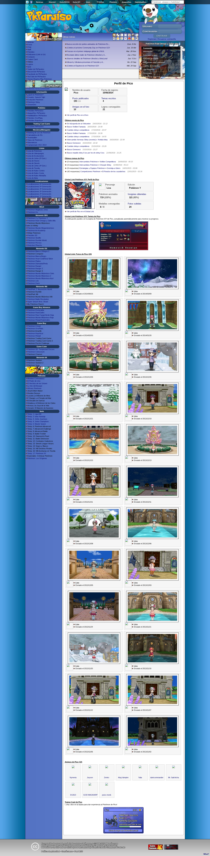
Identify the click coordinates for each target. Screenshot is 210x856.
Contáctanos (67, 851)
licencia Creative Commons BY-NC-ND (108, 847)
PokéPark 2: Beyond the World (39, 289)
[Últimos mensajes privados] (125, 39)
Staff (29, 49)
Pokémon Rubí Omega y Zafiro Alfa (41, 221)
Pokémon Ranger (34, 266)
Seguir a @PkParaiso (34, 29)
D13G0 (73, 795)
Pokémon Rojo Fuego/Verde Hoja (40, 315)
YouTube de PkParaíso (36, 77)
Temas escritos (108, 98)
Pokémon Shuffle (34, 238)
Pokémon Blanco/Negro (36, 256)
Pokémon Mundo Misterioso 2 (39, 276)
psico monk (106, 795)
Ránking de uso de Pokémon (38, 133)
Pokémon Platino (34, 261)
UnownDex (31, 105)
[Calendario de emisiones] (133, 36)
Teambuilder (32, 138)
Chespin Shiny (105, 165)
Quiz (88, 2)
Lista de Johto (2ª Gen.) (36, 158)
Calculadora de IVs (34, 135)
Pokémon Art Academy (36, 230)
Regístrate (152, 39)
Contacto (31, 57)
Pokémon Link (33, 281)
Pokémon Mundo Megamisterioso (40, 228)
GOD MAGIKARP (90, 795)
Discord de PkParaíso (36, 72)
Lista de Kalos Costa (35, 173)
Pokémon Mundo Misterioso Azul (40, 278)
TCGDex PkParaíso (35, 127)
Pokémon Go (32, 212)
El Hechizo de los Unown (37, 383)
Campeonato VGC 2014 (36, 145)
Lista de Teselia (33, 168)
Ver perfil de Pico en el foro (77, 115)
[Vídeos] (114, 39)
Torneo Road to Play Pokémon (39, 79)
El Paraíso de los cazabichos (113, 171)
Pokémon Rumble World (37, 240)
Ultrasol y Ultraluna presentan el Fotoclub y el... (85, 62)
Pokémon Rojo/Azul (35, 333)
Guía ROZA (65, 2)
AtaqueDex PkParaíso (36, 113)
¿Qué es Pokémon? (35, 95)
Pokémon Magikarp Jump (37, 210)
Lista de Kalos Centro (35, 171)
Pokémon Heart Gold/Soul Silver (40, 259)
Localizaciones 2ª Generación (39, 194)
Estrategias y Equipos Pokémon (92, 168)
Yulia (140, 777)
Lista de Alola (32, 178)
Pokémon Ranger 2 (35, 268)
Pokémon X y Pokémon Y (37, 218)
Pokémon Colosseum (35, 352)
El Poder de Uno (33, 381)
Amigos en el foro (80, 107)
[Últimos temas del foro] (121, 36)
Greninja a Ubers (113, 168)
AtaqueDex (126, 2)
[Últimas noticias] (114, 35)
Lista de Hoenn (33, 161)
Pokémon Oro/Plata (35, 328)
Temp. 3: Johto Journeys (37, 419)
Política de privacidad (50, 851)
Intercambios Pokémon (88, 162)
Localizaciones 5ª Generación (39, 187)
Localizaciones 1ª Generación (39, 196)
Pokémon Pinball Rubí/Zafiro (38, 320)
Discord (52, 2)
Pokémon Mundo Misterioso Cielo (40, 273)
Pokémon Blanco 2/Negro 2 (38, 251)
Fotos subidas (134, 203)
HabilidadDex (140, 2)
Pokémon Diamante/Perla (37, 264)
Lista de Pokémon (34, 151)
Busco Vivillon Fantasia (76, 127)
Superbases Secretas (151, 77)
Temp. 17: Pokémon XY (36, 453)
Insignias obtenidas (137, 194)
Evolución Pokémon (35, 100)
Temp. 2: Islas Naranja (36, 417)
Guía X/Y (76, 2)
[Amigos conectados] (121, 39)
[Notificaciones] (118, 39)
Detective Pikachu (34, 245)
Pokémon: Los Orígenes (37, 458)
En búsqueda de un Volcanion (79, 124)
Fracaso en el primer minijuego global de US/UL (85, 51)
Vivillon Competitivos (108, 162)
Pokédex (113, 2)
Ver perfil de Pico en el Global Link (80, 211)
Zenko (106, 777)
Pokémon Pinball (34, 336)
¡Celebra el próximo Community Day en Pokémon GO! (88, 48)
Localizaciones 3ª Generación (39, 191)
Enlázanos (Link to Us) (36, 54)
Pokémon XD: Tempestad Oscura (40, 349)
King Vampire (123, 777)
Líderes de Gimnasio (151, 66)
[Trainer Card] (129, 39)
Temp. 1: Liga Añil (34, 414)
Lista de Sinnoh (33, 163)
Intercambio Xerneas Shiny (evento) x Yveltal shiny (87, 140)
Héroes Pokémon (34, 388)
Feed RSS (78, 851)
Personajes (147, 73)
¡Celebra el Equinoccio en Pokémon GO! (83, 66)
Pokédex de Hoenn (150, 59)
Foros (29, 45)
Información (147, 51)
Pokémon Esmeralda (35, 310)
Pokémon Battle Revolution (38, 299)
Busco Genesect (74, 143)
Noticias (39, 2)
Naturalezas (32, 142)
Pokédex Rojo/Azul (34, 120)
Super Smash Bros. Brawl (37, 302)
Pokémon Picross (34, 243)
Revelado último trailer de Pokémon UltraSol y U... (86, 55)
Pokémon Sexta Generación (38, 89)
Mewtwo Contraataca (35, 378)
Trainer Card (32, 59)
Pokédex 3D (32, 235)
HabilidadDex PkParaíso (37, 116)
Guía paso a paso (150, 55)
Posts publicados (80, 98)
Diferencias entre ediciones (154, 62)
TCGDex (100, 2)
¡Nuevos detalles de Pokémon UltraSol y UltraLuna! (87, 59)
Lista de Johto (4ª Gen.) (36, 166)
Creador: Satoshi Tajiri (36, 97)
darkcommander (156, 777)
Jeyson (90, 777)
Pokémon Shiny (33, 102)
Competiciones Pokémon (90, 171)
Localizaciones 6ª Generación (39, 184)
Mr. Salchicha (173, 777)
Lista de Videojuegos (35, 153)
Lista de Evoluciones (35, 156)
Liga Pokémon (148, 69)
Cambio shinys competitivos (78, 130)
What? (206, 854)
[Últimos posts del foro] (118, 36)
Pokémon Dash (33, 283)
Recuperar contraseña (167, 39)
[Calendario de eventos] (129, 36)
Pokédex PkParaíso (35, 111)
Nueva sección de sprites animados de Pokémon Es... (88, 44)
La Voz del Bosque (34, 386)
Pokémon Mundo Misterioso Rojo (40, 318)
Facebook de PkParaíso (37, 74)
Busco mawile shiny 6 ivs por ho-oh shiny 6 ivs (85, 153)
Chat (29, 47)
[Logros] (133, 39)
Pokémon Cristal (34, 326)
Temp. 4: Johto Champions (38, 421)
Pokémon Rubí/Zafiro (35, 313)
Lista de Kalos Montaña (36, 176)
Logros (30, 64)
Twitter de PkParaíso (35, 69)
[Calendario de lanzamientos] (125, 36)
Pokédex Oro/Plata (34, 118)
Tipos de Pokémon (34, 140)
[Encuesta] (137, 39)
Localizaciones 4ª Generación (39, 189)
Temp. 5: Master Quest (36, 424)
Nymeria (73, 777)
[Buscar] (137, 36)
